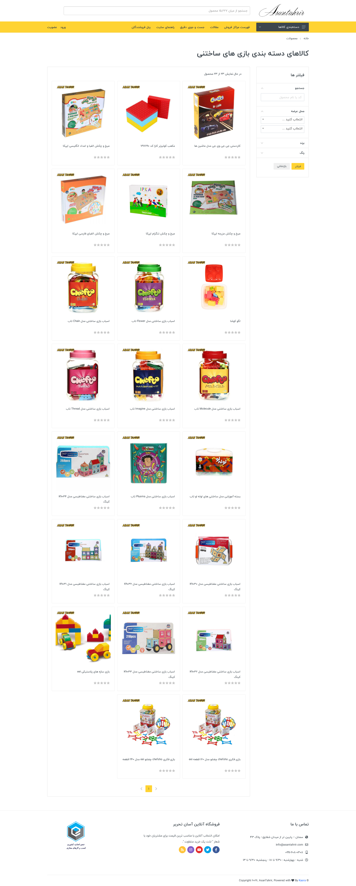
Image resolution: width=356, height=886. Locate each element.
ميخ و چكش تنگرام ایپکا (160, 233)
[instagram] (190, 849)
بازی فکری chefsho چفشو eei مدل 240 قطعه (149, 759)
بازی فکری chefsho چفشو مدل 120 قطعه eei (214, 759)
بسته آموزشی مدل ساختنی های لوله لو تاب (215, 496)
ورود (63, 27)
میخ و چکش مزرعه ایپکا (226, 233)
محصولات (291, 38)
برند (302, 142)
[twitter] (207, 849)
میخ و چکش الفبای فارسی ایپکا (91, 233)
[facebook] (216, 849)
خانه (306, 38)
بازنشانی (281, 166)
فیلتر (298, 166)
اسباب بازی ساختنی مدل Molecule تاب (217, 408)
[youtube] (199, 849)
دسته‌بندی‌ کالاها (288, 27)
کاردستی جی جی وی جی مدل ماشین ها (217, 145)
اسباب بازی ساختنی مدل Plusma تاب (153, 496)
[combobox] (282, 120)
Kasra (302, 880)
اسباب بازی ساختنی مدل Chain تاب (89, 321)
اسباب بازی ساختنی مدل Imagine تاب (152, 408)
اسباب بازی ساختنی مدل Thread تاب (88, 408)
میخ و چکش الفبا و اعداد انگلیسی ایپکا (86, 145)
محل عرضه (297, 111)
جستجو (299, 88)
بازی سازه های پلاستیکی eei (93, 671)
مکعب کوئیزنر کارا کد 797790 (158, 145)
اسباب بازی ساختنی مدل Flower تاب (153, 321)
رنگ (302, 152)
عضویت (52, 27)
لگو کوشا (235, 321)
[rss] (182, 849)
